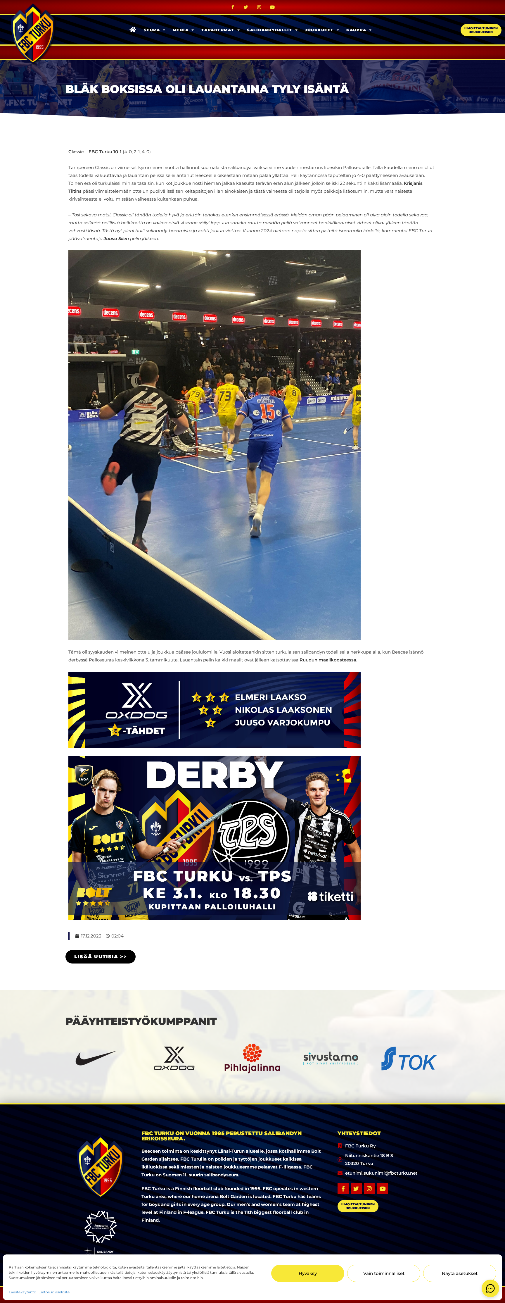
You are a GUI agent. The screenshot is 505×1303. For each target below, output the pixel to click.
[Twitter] (246, 7)
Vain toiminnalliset (383, 1273)
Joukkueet (319, 29)
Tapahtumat (217, 29)
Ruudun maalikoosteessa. (328, 660)
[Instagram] (259, 7)
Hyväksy (308, 1273)
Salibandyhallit (269, 29)
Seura (152, 29)
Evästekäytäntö (22, 1292)
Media (181, 29)
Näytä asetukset (460, 1273)
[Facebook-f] (233, 7)
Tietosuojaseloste (54, 1292)
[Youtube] (272, 7)
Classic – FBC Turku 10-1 (95, 151)
